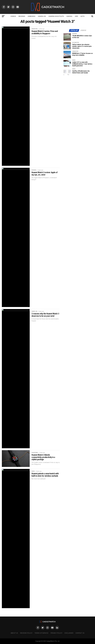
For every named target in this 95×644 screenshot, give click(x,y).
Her (76, 16)
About (57, 21)
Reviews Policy (26, 633)
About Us (14, 633)
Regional (48, 21)
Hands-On (42, 16)
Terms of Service (41, 633)
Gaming (69, 16)
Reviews (21, 16)
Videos (13, 16)
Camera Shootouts (56, 16)
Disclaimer (68, 633)
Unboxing (31, 16)
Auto (83, 16)
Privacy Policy (56, 633)
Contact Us (80, 633)
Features (38, 21)
